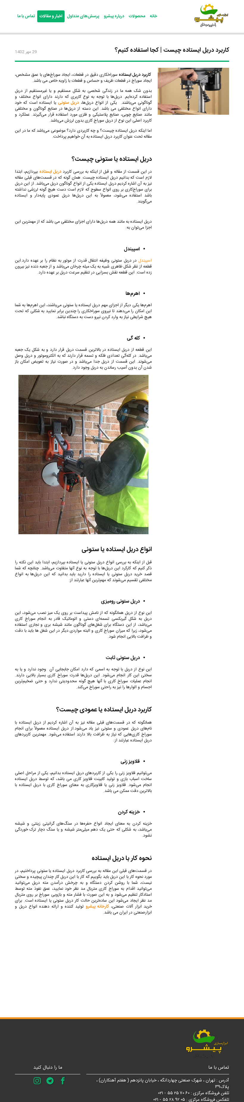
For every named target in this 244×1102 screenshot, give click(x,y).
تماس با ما (26, 16)
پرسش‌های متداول (83, 16)
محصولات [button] (137, 16)
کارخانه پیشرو (97, 906)
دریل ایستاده (50, 171)
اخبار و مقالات (51, 16)
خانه (153, 16)
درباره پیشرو (114, 16)
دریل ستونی (68, 102)
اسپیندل (145, 260)
